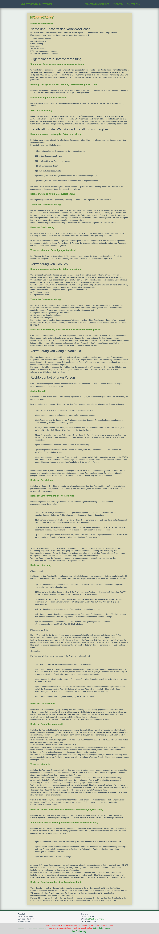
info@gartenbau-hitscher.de (96, 919)
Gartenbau (117, 3)
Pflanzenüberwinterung (97, 3)
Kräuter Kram (134, 3)
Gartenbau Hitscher (36, 4)
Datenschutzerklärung (101, 928)
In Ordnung (79, 931)
